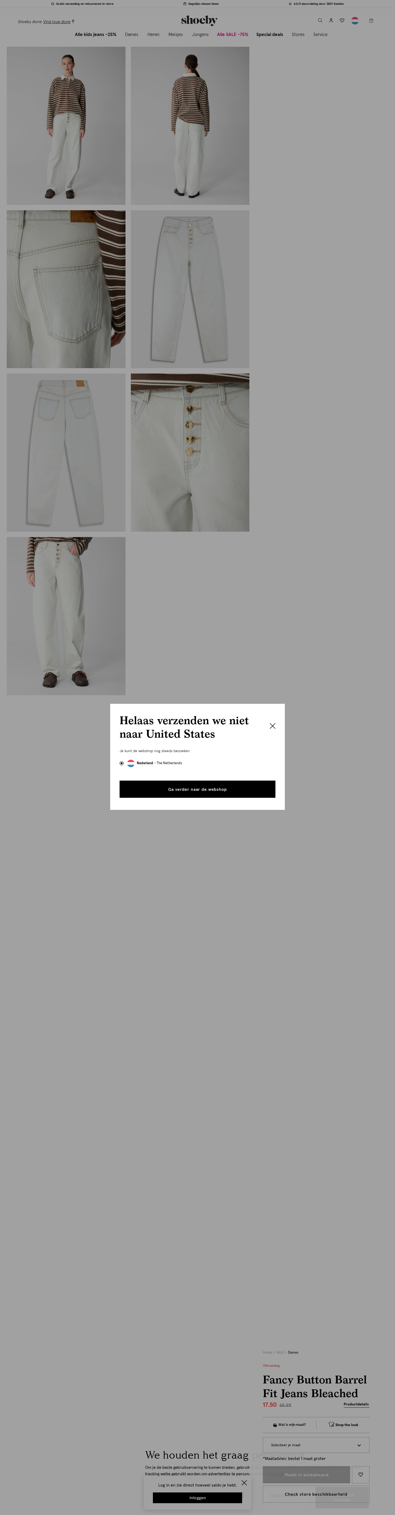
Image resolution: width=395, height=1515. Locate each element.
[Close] (272, 727)
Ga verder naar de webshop (197, 789)
